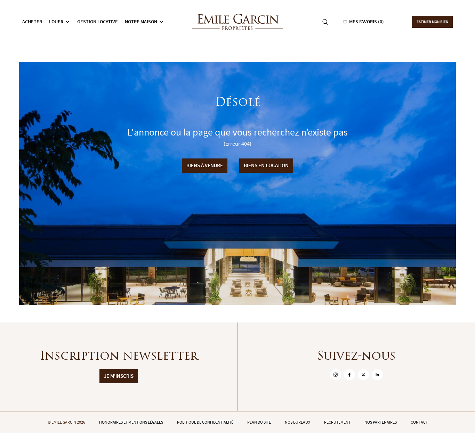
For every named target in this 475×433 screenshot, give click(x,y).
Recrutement (337, 422)
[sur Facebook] (349, 374)
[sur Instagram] (335, 374)
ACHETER (32, 21)
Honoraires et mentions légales (131, 422)
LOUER (56, 21)
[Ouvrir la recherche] (325, 22)
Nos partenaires (380, 422)
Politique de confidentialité (205, 422)
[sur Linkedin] (377, 374)
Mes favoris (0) (366, 21)
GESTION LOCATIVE (97, 21)
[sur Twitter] (363, 374)
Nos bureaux (297, 422)
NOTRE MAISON (141, 21)
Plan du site (259, 422)
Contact (419, 422)
